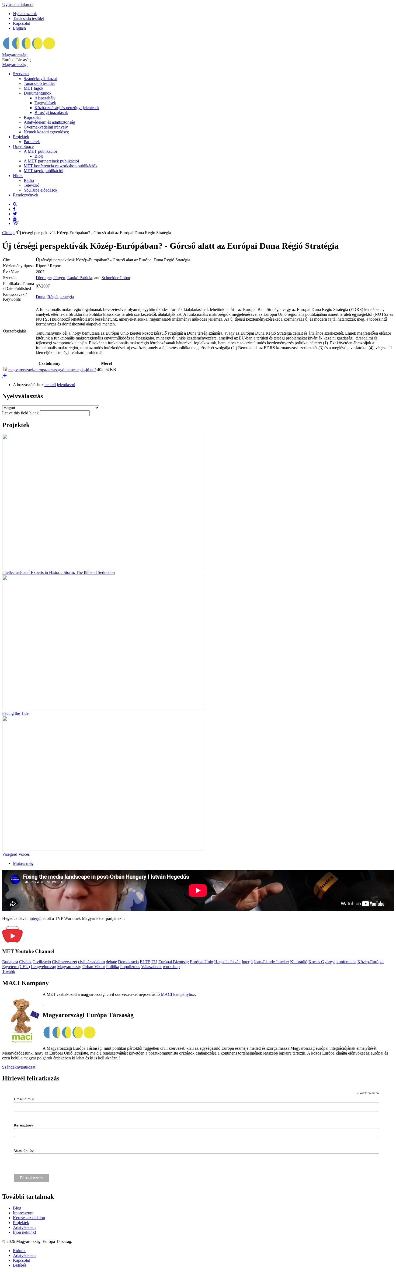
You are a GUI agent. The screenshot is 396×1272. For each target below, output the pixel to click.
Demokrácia (128, 961)
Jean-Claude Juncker (271, 961)
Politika (112, 966)
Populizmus (130, 966)
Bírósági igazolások (51, 112)
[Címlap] (29, 50)
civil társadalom (91, 961)
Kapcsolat (21, 23)
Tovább (8, 971)
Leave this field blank (21, 413)
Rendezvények (25, 195)
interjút (35, 918)
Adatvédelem (24, 1227)
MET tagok (33, 88)
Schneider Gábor (116, 277)
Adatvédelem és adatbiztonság (49, 122)
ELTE (145, 961)
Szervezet (21, 73)
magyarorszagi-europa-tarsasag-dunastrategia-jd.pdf (52, 370)
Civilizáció (42, 961)
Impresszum (23, 1213)
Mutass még (23, 863)
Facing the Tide (15, 713)
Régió (52, 296)
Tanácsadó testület (28, 18)
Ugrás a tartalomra (17, 4)
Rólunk (19, 1250)
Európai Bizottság (173, 961)
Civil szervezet (64, 961)
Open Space (23, 146)
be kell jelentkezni (59, 384)
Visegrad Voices (16, 854)
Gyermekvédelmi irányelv (46, 127)
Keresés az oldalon (29, 1217)
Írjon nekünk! (24, 1232)
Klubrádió (298, 961)
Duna (40, 296)
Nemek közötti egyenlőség (46, 132)
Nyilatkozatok (25, 13)
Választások (151, 966)
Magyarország (69, 966)
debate (111, 961)
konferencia (346, 961)
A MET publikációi (40, 151)
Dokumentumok (37, 93)
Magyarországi (14, 55)
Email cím (24, 1099)
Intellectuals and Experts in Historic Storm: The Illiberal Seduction (58, 572)
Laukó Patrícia (79, 277)
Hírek (18, 175)
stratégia (67, 296)
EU (154, 961)
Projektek (21, 136)
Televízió (31, 185)
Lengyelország (43, 966)
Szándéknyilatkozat (40, 78)
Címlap (8, 232)
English (19, 28)
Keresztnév (23, 1125)
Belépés (19, 1265)
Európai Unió (201, 961)
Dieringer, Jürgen (50, 277)
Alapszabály (44, 98)
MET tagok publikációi (43, 170)
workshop (171, 966)
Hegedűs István (227, 961)
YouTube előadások (40, 190)
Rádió (29, 180)
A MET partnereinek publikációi (51, 161)
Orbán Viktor (93, 966)
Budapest (10, 961)
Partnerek (32, 141)
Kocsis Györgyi (321, 961)
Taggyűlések (45, 102)
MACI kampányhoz (178, 994)
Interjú (247, 961)
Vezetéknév (24, 1150)
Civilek (25, 961)
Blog (38, 156)
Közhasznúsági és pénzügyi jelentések (66, 107)
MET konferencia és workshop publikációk (61, 166)
